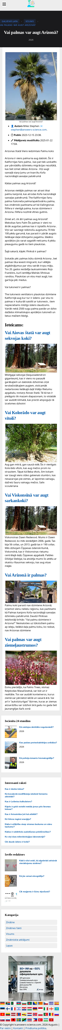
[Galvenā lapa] (31, 3)
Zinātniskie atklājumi (17, 939)
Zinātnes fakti (14, 928)
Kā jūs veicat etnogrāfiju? (31, 876)
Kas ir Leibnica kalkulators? (18, 801)
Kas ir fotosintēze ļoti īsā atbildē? (21, 814)
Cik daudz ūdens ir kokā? (17, 842)
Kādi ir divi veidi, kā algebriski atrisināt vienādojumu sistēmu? (38, 861)
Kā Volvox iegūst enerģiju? (18, 819)
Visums (10, 934)
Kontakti (18, 1028)
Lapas (9, 945)
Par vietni (5, 1028)
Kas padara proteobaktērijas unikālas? (38, 742)
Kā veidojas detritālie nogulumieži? (36, 727)
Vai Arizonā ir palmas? (26, 575)
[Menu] (4, 4)
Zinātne (10, 922)
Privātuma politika (35, 1028)
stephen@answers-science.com (29, 129)
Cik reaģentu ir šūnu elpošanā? (34, 891)
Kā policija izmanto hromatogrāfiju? (36, 758)
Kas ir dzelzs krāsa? (14, 789)
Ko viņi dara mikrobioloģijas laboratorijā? (25, 836)
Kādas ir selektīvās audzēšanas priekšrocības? (28, 832)
